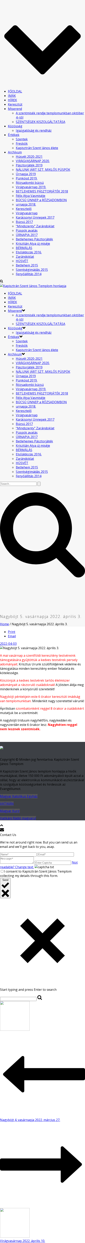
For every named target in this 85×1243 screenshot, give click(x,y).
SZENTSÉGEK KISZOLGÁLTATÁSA (40, 122)
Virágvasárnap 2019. (31, 187)
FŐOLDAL (15, 91)
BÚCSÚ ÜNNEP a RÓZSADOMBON (41, 200)
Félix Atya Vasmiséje (30, 196)
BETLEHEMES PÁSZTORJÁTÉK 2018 (42, 191)
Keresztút (15, 104)
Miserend (15, 109)
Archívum (15, 152)
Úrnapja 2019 (26, 174)
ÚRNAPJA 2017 (27, 235)
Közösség (15, 126)
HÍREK (12, 100)
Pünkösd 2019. (26, 178)
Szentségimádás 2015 (32, 269)
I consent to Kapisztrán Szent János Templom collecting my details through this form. (36, 873)
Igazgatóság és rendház (34, 130)
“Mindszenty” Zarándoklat (35, 226)
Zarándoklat (25, 256)
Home (4, 624)
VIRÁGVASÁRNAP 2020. (33, 161)
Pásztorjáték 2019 (29, 165)
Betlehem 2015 (27, 265)
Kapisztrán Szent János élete (37, 148)
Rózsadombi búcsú (30, 182)
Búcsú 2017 (24, 222)
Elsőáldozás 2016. (29, 252)
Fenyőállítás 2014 (28, 274)
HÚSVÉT (22, 261)
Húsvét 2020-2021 (29, 156)
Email (12, 636)
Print (11, 632)
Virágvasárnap (27, 213)
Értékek (13, 135)
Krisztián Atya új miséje (33, 243)
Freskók (22, 143)
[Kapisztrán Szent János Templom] (33, 286)
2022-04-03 (8, 643)
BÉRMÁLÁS (24, 248)
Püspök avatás (27, 230)
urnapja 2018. (26, 204)
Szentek (22, 139)
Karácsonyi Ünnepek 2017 (35, 217)
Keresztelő (24, 209)
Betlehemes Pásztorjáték (34, 239)
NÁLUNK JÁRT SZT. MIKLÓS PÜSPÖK (43, 169)
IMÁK (12, 96)
